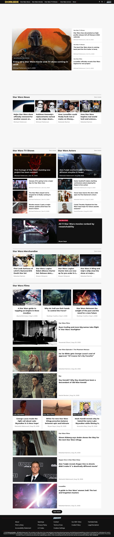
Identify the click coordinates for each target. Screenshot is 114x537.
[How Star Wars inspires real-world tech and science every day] (90, 112)
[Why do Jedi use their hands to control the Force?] (57, 304)
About (17, 522)
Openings (41, 522)
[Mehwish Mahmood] (67, 176)
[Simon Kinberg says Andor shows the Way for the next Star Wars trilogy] (57, 443)
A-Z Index (41, 528)
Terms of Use (58, 525)
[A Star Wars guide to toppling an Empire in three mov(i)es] (27, 304)
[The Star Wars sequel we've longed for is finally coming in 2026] (34, 196)
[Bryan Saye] (63, 241)
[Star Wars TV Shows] (79, 30)
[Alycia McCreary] (22, 316)
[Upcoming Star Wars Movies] (22, 58)
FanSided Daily (93, 522)
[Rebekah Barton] (64, 122)
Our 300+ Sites (76, 522)
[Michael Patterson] (19, 68)
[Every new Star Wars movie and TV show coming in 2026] (41, 49)
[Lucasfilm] (62, 486)
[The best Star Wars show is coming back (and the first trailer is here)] (87, 49)
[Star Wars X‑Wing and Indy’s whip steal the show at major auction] (90, 266)
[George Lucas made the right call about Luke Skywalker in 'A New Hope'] (27, 414)
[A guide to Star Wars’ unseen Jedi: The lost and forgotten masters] (57, 496)
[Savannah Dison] (64, 342)
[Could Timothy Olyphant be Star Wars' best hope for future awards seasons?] (79, 207)
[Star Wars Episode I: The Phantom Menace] (74, 350)
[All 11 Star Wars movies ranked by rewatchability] (57, 231)
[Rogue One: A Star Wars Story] (69, 460)
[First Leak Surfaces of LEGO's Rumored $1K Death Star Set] (23, 266)
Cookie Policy (76, 525)
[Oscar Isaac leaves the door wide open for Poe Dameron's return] (79, 196)
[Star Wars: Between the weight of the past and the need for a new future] (87, 304)
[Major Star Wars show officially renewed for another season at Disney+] (23, 112)
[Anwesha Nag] (82, 426)
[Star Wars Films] (78, 59)
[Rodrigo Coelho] (52, 316)
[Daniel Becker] (78, 211)
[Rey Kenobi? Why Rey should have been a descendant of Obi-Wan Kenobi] (57, 385)
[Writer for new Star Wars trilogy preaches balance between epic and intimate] (57, 414)
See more (57, 511)
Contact (56, 522)
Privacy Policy (42, 525)
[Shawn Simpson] (41, 276)
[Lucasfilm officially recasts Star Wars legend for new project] (87, 63)
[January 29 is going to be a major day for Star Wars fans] (34, 184)
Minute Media (12, 532)
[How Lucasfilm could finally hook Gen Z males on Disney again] (68, 112)
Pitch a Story (19, 525)
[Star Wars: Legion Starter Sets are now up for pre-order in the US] (68, 266)
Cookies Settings (59, 528)
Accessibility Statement (23, 528)
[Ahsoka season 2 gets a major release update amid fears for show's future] (34, 207)
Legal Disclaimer (93, 525)
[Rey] (60, 376)
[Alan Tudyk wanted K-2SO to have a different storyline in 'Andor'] (79, 166)
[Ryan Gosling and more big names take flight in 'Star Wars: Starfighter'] (57, 332)
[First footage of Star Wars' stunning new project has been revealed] (34, 166)
